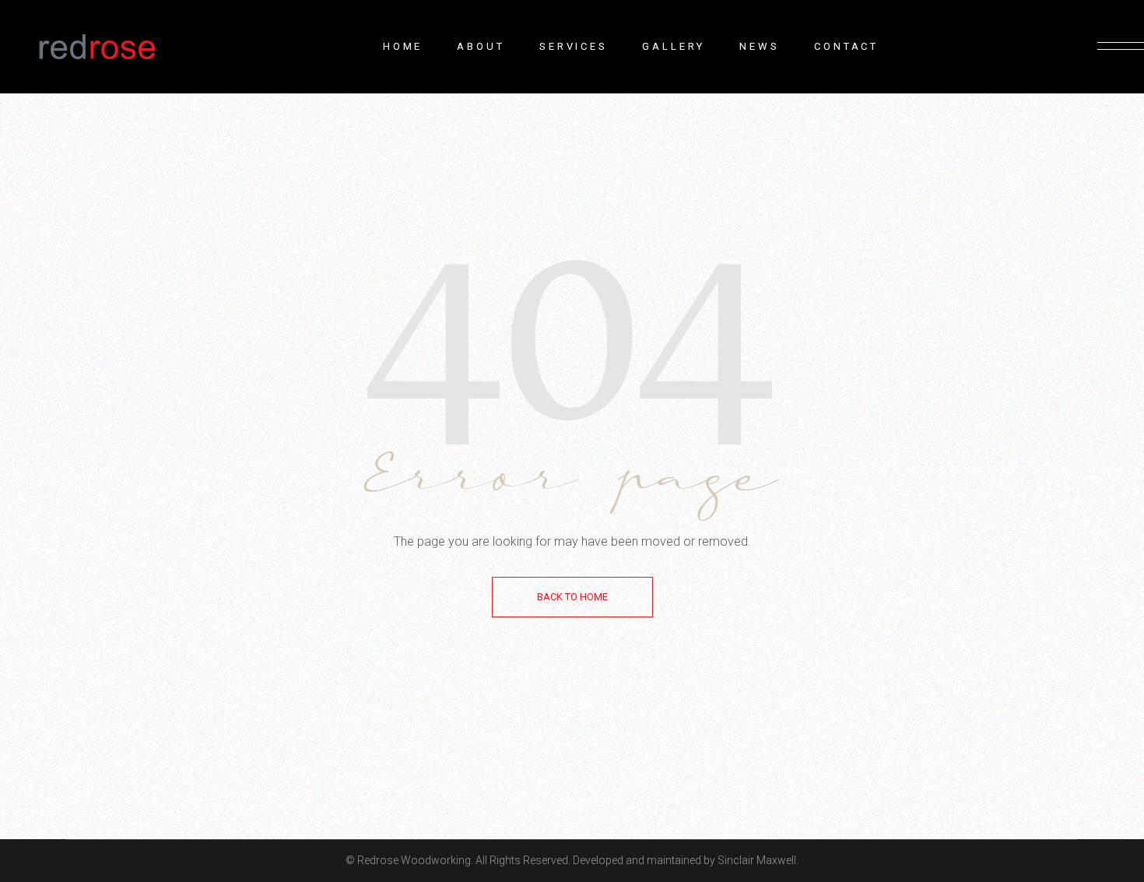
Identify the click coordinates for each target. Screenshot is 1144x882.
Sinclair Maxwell (757, 860)
